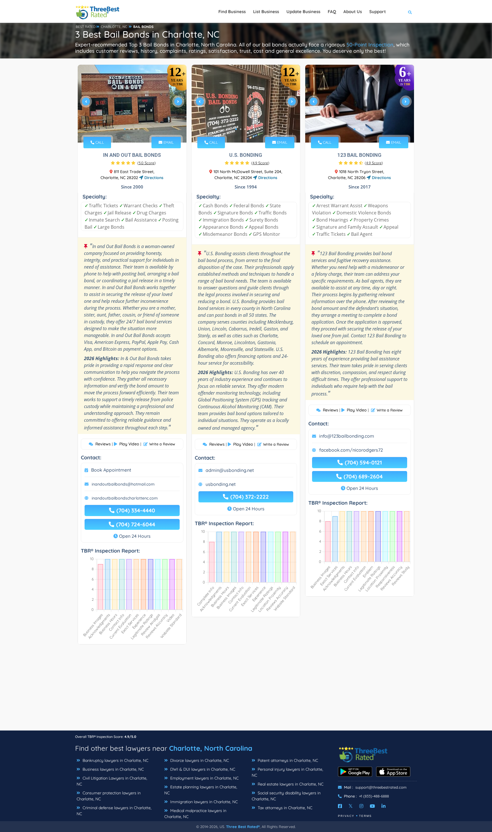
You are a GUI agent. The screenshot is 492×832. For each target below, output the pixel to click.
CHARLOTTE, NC (114, 27)
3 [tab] (134, 129)
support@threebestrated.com (381, 787)
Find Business (232, 11)
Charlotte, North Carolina (210, 748)
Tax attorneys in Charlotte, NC (284, 807)
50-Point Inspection (370, 44)
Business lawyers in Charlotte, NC (112, 769)
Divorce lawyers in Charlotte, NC (199, 760)
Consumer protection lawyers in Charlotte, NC (109, 795)
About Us (352, 11)
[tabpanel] (132, 104)
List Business (266, 11)
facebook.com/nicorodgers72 (351, 450)
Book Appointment (111, 470)
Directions (153, 177)
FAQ (332, 11)
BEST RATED (86, 27)
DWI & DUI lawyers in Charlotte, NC (202, 769)
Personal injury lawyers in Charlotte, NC (287, 772)
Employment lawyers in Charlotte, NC (204, 778)
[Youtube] (372, 806)
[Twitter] (350, 806)
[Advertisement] (246, 690)
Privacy (346, 815)
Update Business (303, 11)
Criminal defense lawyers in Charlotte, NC (114, 810)
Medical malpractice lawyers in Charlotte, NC (195, 813)
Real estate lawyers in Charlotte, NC (290, 784)
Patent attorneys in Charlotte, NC (287, 760)
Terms (365, 815)
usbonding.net (221, 484)
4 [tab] (138, 129)
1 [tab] (125, 129)
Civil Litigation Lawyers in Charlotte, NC (112, 781)
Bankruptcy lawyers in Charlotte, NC (114, 760)
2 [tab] (129, 129)
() (146, 163)
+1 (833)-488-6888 (374, 796)
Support (377, 11)
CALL (99, 142)
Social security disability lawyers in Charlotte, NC (286, 795)
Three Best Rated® (243, 826)
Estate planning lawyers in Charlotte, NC (200, 790)
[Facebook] (340, 806)
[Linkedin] (384, 806)
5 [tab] (254, 129)
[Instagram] (361, 806)
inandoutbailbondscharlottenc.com (125, 498)
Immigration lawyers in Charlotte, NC (203, 801)
